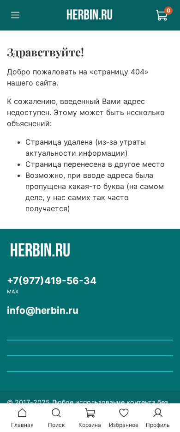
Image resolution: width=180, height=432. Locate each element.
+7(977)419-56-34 (51, 280)
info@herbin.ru (42, 310)
